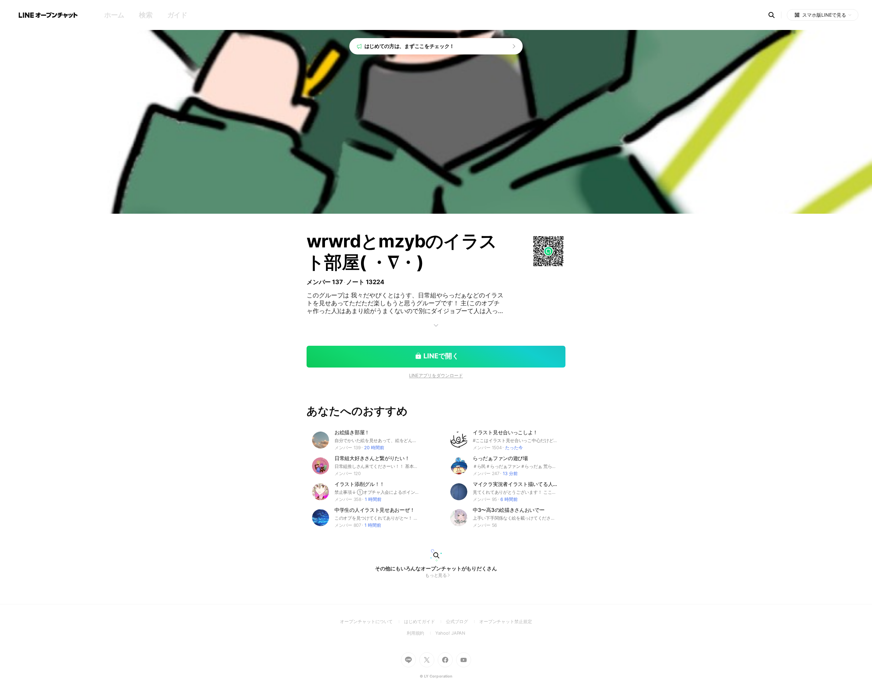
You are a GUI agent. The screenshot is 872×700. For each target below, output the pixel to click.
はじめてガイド (425, 621)
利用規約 (421, 633)
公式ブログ (462, 621)
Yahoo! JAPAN (450, 633)
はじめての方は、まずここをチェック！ (409, 46)
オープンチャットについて (372, 621)
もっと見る (436, 575)
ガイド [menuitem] (177, 15)
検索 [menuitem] (145, 15)
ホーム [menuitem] (114, 15)
